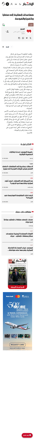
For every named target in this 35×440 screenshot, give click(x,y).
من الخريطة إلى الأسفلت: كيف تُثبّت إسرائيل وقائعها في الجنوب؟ (19, 182)
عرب (31, 25)
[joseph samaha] (3, 4)
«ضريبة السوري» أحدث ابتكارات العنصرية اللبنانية (21, 153)
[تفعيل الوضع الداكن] (20, 4)
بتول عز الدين (30, 187)
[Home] (28, 4)
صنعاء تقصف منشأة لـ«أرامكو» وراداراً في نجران (18, 220)
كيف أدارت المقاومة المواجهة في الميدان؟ (18, 196)
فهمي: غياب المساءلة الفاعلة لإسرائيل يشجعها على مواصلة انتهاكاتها (20, 249)
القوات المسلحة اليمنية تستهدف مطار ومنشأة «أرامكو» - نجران (19, 235)
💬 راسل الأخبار (27, 435)
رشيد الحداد (31, 225)
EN (16, 4)
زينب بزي (31, 158)
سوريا (31, 163)
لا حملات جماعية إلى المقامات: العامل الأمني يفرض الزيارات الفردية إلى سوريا (17, 167)
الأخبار (22, 29)
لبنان (31, 149)
